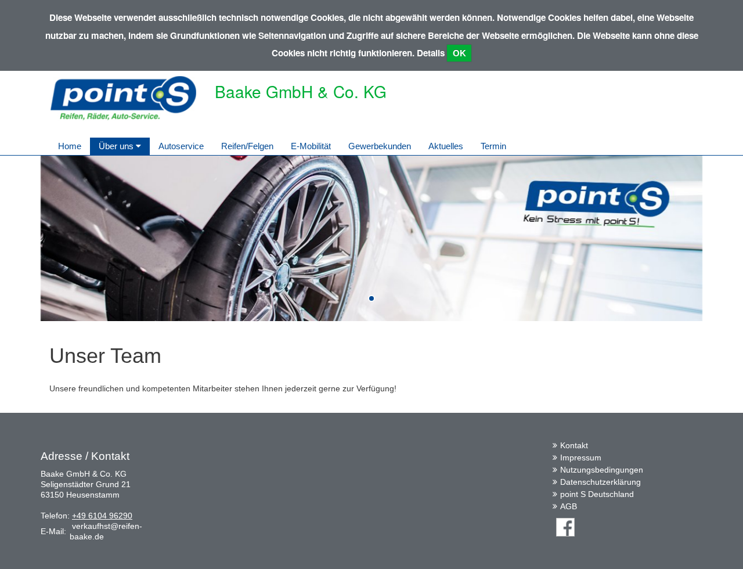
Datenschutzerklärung (600, 482)
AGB (568, 506)
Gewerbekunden (379, 146)
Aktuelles (445, 146)
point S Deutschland (597, 494)
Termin (493, 146)
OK (459, 53)
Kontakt (574, 445)
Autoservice (181, 146)
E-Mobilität (311, 146)
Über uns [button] (117, 146)
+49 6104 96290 (102, 515)
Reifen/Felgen (247, 146)
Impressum (580, 457)
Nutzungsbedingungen (601, 469)
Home (69, 146)
